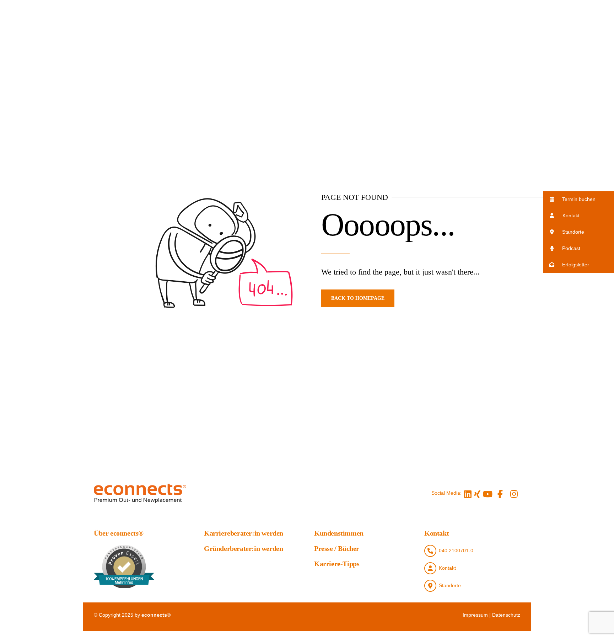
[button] (578, 199)
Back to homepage (357, 298)
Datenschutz (506, 615)
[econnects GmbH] (140, 493)
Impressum (475, 615)
